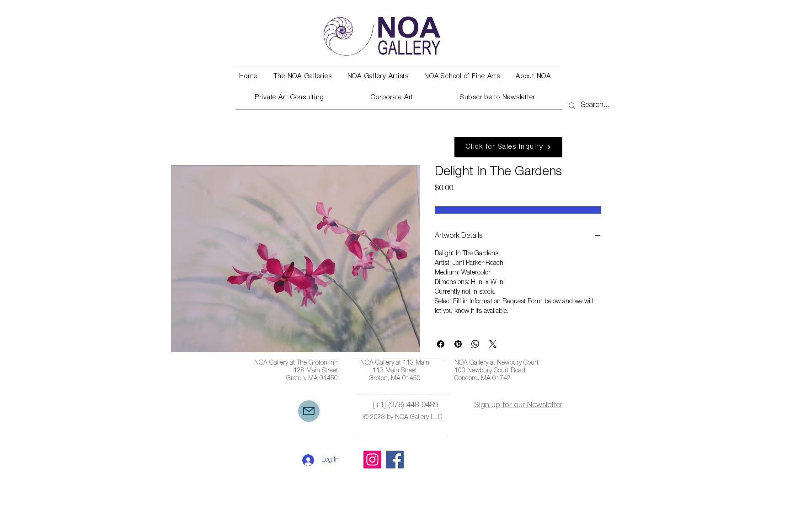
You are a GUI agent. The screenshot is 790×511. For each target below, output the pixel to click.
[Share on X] (492, 344)
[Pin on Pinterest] (458, 344)
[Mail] (309, 411)
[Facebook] (395, 459)
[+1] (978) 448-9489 (405, 405)
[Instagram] (372, 459)
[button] (302, 77)
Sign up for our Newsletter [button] (518, 405)
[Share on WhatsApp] (475, 344)
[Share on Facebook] (440, 344)
